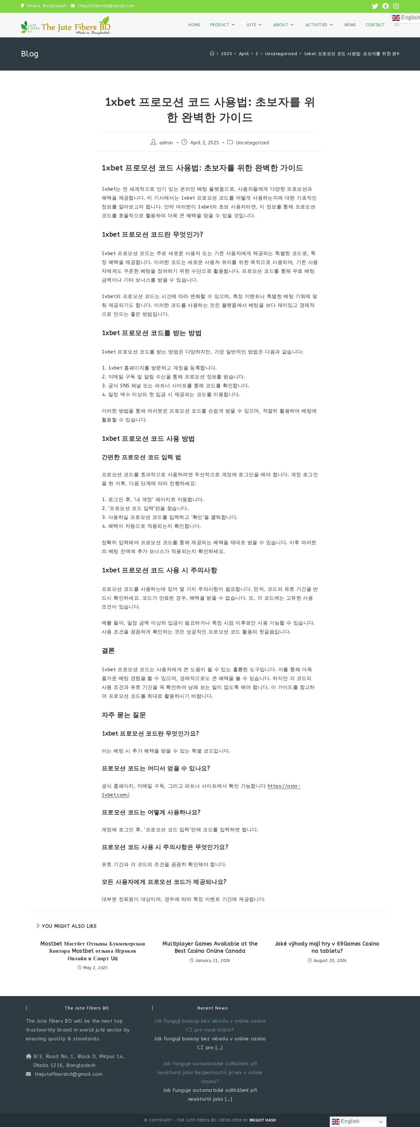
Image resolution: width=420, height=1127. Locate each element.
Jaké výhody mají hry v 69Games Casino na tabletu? (327, 947)
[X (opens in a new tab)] (375, 6)
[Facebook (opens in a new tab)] (385, 6)
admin (166, 143)
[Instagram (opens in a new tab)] (395, 6)
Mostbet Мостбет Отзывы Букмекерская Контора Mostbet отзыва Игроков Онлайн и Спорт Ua (92, 951)
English (350, 1121)
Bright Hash (263, 1120)
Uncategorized (252, 143)
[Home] (212, 53)
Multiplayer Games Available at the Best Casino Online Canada (210, 947)
